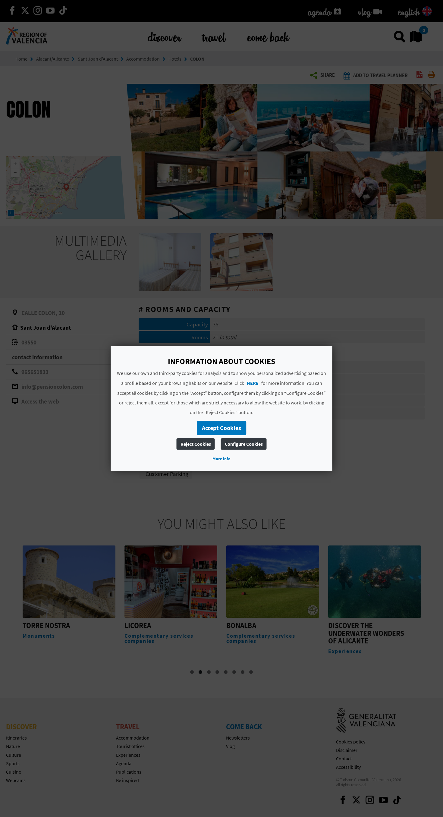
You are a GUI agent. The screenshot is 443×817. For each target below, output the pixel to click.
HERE (253, 383)
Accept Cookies (221, 428)
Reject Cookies (196, 444)
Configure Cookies (244, 444)
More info (221, 458)
